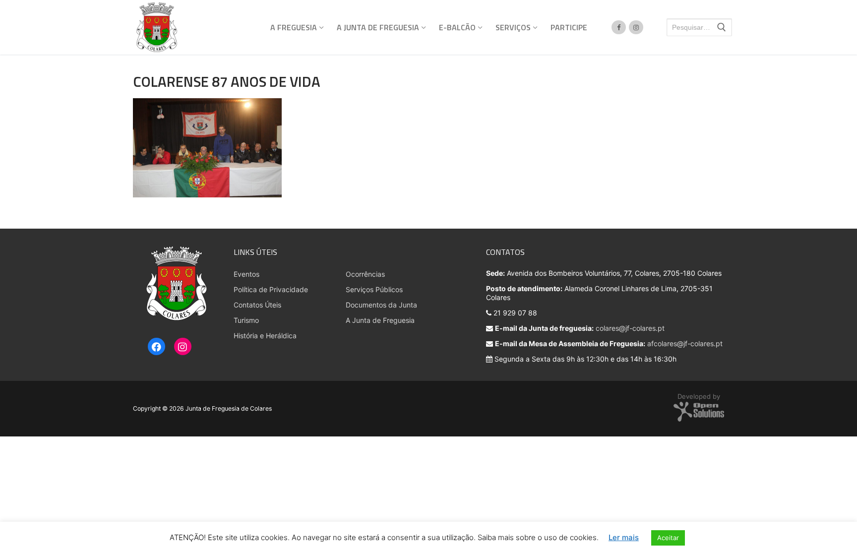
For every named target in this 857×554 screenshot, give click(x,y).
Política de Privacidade (271, 289)
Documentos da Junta (381, 305)
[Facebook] (156, 347)
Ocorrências (365, 274)
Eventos (246, 274)
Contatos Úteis (257, 305)
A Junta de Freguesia (380, 320)
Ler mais (624, 537)
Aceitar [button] (668, 538)
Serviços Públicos (374, 289)
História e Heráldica (265, 335)
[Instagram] (182, 347)
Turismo (246, 320)
